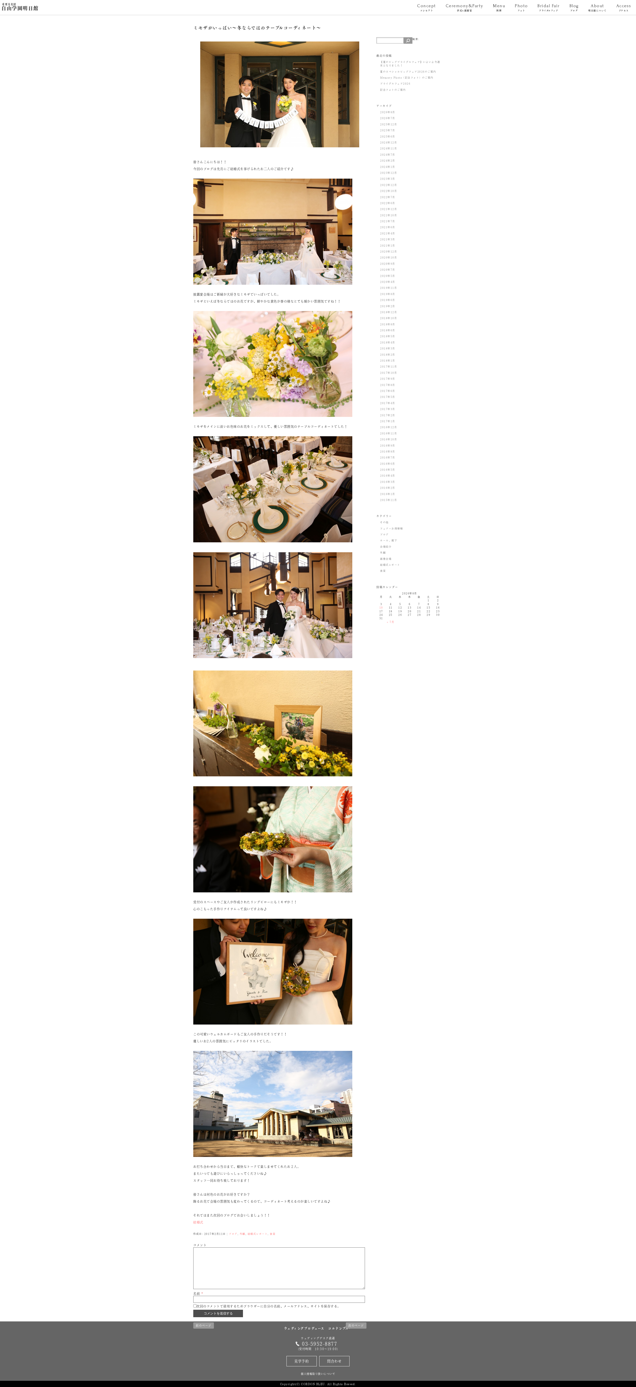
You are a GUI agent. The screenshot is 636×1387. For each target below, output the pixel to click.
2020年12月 (388, 251)
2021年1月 (387, 245)
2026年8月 (387, 112)
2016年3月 (387, 481)
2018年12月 (388, 312)
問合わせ (334, 1361)
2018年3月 (387, 348)
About (597, 7)
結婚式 (198, 1222)
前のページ (203, 1325)
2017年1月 (387, 421)
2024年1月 (387, 166)
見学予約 (301, 1361)
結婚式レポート (258, 1233)
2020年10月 (388, 257)
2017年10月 (388, 372)
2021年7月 (387, 221)
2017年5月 (387, 396)
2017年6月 (387, 390)
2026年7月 (387, 118)
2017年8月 (387, 384)
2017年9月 (387, 378)
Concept (426, 7)
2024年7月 (387, 154)
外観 (242, 1233)
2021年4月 (387, 233)
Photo (521, 7)
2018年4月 (387, 342)
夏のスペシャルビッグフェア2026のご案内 (408, 71)
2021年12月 (388, 208)
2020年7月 (387, 269)
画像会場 (386, 558)
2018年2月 (387, 354)
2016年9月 (387, 445)
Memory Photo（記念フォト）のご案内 (407, 77)
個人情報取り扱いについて (318, 1373)
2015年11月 (388, 499)
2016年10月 (388, 439)
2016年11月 (388, 433)
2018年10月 (388, 318)
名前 (198, 1294)
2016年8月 (387, 451)
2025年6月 (387, 136)
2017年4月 (387, 402)
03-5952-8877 (319, 1344)
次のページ (356, 1325)
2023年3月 (387, 178)
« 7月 (390, 621)
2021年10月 (388, 215)
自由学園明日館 (20, 7)
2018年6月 (387, 330)
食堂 (273, 1233)
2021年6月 (387, 227)
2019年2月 (387, 306)
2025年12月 (388, 124)
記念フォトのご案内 (393, 89)
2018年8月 (387, 324)
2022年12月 (388, 184)
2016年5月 (387, 469)
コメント (200, 1245)
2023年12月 (388, 172)
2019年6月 (387, 299)
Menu (499, 7)
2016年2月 (387, 487)
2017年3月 (387, 408)
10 (381, 607)
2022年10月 (388, 190)
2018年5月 (387, 336)
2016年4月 (387, 475)
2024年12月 (388, 142)
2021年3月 (387, 239)
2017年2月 (387, 415)
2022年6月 (387, 202)
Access (623, 7)
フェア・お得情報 (391, 528)
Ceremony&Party (464, 7)
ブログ (233, 1233)
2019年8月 (387, 293)
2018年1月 (387, 360)
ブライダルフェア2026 (395, 83)
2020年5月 (387, 275)
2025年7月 (387, 130)
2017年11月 (388, 366)
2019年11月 (388, 287)
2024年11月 (388, 148)
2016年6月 (387, 463)
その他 (384, 522)
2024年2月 (387, 160)
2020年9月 (387, 263)
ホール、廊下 (388, 540)
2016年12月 (388, 427)
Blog (574, 7)
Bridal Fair (548, 7)
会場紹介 (386, 546)
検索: (415, 39)
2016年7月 (387, 457)
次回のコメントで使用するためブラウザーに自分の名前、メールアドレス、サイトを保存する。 (269, 1306)
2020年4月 (387, 281)
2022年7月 (387, 197)
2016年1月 (387, 493)
